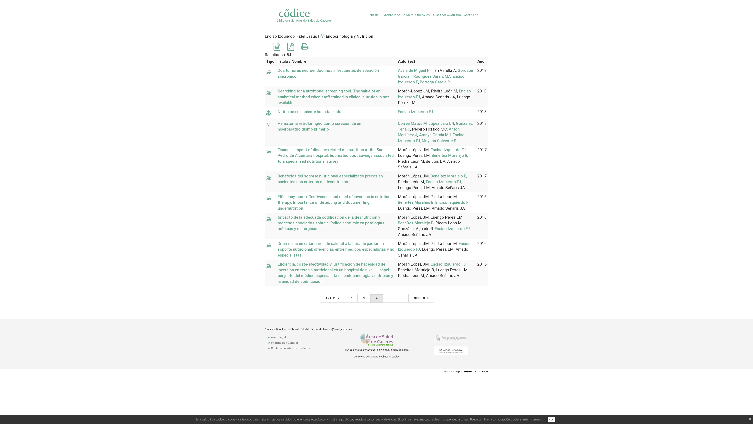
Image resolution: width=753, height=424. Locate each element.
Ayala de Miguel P (414, 70)
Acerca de (471, 15)
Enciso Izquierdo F (451, 202)
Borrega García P (435, 82)
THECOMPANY (476, 371)
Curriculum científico (384, 15)
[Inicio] (346, 349)
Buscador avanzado (447, 15)
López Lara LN (441, 123)
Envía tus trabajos (416, 15)
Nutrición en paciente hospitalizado (309, 111)
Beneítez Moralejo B (449, 155)
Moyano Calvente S (439, 140)
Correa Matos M (412, 123)
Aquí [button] (551, 419)
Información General (284, 342)
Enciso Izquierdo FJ (415, 111)
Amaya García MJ (435, 134)
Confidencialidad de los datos (290, 348)
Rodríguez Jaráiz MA (432, 76)
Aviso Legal (278, 337)
